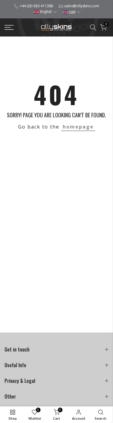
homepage (78, 126)
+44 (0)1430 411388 (36, 5)
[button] (45, 11)
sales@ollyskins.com (81, 5)
